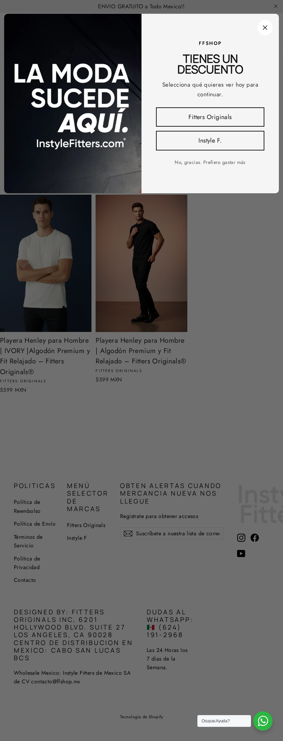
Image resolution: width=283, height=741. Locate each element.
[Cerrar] (265, 27)
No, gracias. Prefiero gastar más (210, 162)
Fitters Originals (210, 117)
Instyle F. (210, 140)
